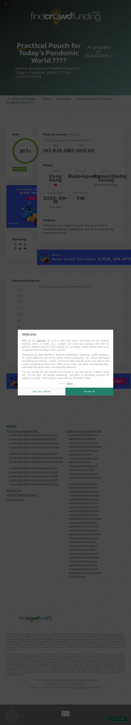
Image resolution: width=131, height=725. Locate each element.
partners (41, 340)
